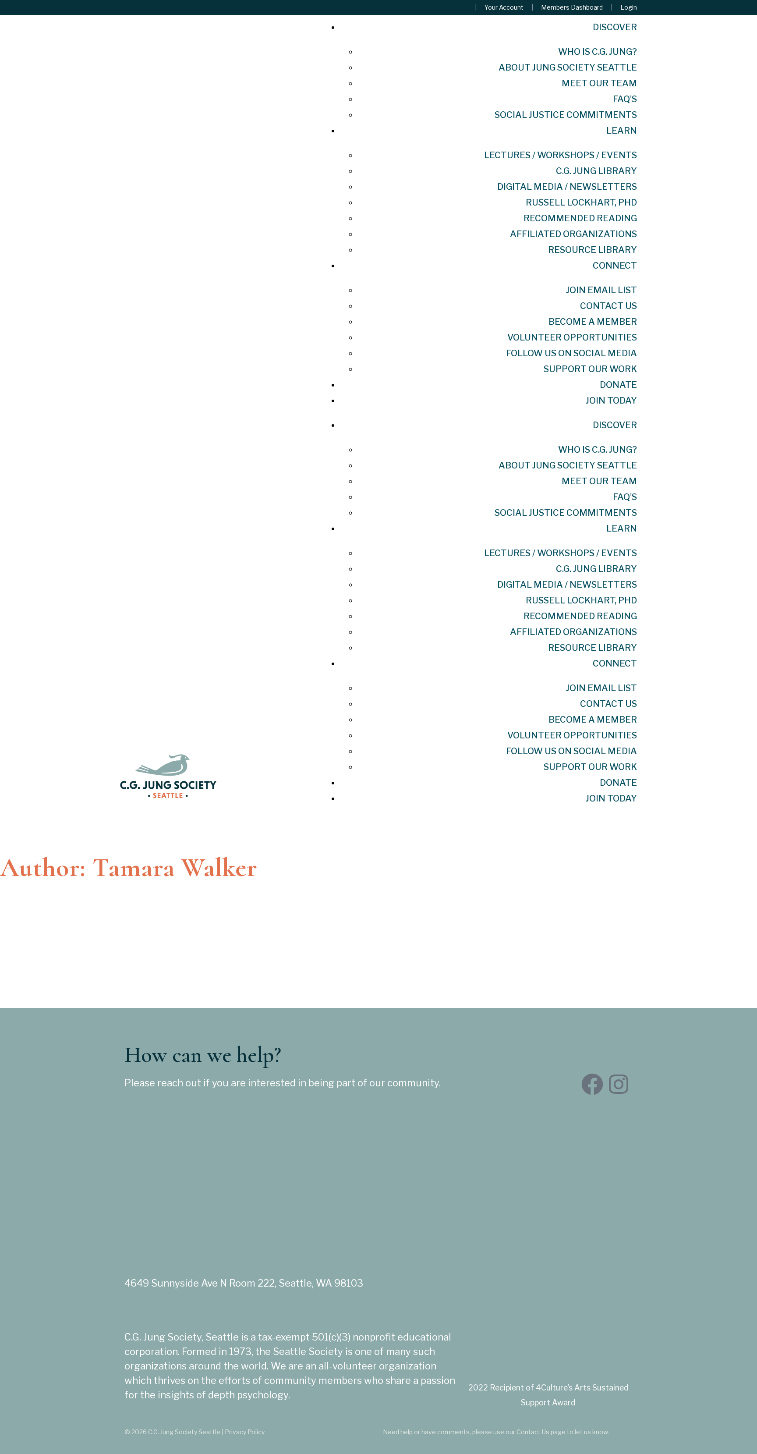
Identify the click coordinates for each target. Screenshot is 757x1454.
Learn (621, 130)
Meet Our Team (599, 83)
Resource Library (592, 250)
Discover (615, 27)
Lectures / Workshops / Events (560, 155)
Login (628, 7)
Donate (618, 384)
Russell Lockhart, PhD (581, 202)
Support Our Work (590, 369)
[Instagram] (619, 1084)
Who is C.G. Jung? (597, 51)
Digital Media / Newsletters (567, 186)
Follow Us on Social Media (571, 353)
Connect (615, 265)
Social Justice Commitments (566, 115)
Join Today (611, 400)
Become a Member (592, 321)
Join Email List (601, 290)
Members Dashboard (572, 7)
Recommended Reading (580, 218)
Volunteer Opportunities (572, 337)
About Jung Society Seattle (568, 67)
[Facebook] (592, 1084)
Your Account (504, 7)
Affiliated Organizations (573, 234)
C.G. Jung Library (596, 171)
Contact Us (608, 306)
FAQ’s (625, 99)
